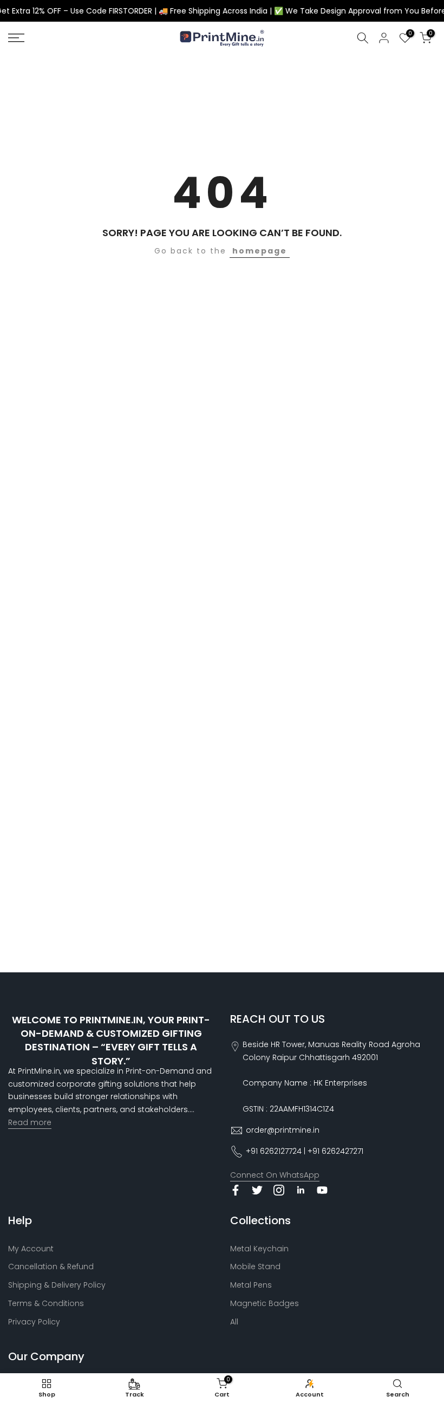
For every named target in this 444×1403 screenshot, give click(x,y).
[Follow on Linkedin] (300, 1190)
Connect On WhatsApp (274, 1175)
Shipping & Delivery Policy (57, 1284)
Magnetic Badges (264, 1303)
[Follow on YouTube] (322, 1190)
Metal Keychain (259, 1248)
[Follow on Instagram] (278, 1190)
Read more (29, 1122)
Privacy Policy (34, 1321)
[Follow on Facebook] (235, 1190)
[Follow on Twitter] (257, 1190)
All (234, 1321)
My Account (31, 1248)
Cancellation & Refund (51, 1266)
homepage (259, 250)
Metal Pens (251, 1284)
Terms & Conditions (46, 1303)
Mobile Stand (255, 1266)
